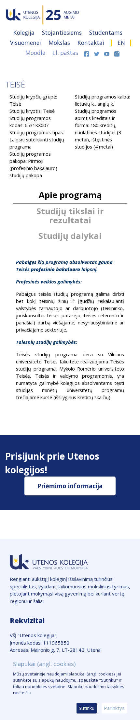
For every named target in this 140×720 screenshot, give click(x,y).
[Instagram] (116, 53)
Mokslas (60, 42)
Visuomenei (26, 42)
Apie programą (70, 195)
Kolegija (24, 32)
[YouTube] (107, 53)
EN (121, 42)
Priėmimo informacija (70, 486)
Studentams (105, 32)
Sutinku (86, 708)
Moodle (35, 53)
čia (28, 693)
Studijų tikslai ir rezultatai (70, 215)
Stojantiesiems (62, 32)
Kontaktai (91, 42)
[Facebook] (87, 53)
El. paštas (65, 53)
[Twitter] (97, 53)
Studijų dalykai (70, 236)
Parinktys (114, 708)
